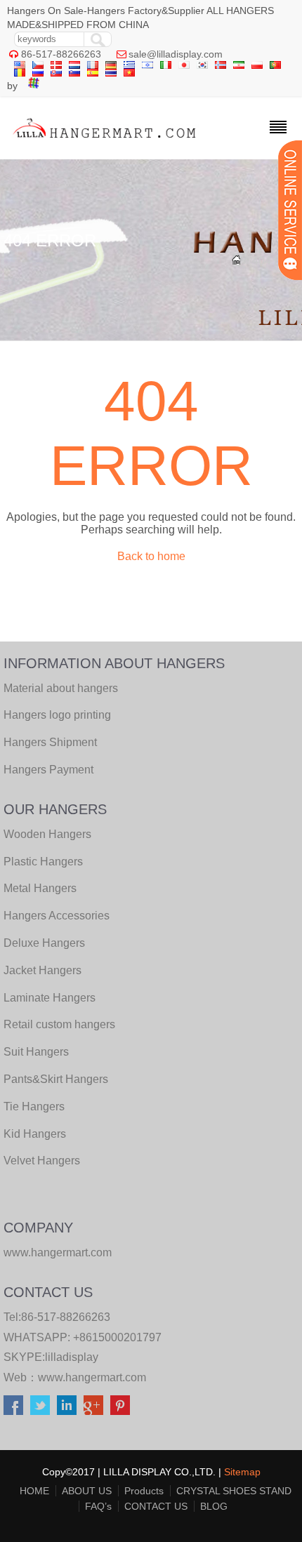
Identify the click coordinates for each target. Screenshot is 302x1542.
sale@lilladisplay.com (176, 54)
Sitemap (242, 1471)
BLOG (214, 1506)
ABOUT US (87, 1490)
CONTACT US (156, 1506)
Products (144, 1490)
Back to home (151, 556)
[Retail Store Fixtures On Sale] (105, 141)
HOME (34, 1490)
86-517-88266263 (61, 54)
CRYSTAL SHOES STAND (233, 1490)
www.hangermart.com (92, 1377)
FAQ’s (98, 1506)
